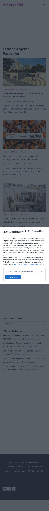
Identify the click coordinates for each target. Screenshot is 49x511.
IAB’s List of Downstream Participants (27, 264)
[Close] (44, 231)
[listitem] (24, 271)
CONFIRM (12, 277)
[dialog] (24, 255)
